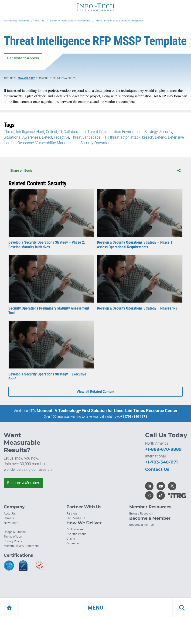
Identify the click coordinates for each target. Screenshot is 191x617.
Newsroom (11, 523)
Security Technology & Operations (70, 20)
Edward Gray (26, 78)
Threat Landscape (85, 137)
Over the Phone (76, 534)
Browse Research (141, 513)
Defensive (176, 137)
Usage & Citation (15, 532)
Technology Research (16, 20)
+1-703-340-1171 (161, 462)
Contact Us (157, 469)
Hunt (40, 132)
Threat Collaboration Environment (115, 132)
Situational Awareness (22, 137)
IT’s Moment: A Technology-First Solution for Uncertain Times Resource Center (103, 410)
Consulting (73, 543)
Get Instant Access (23, 58)
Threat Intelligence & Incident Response (119, 20)
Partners (72, 513)
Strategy (151, 132)
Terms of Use (13, 536)
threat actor (119, 137)
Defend (160, 137)
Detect (47, 137)
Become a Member (23, 482)
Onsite (70, 538)
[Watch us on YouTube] (161, 486)
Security (39, 20)
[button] (95, 607)
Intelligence (25, 132)
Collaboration (75, 132)
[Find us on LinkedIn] (149, 486)
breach (147, 137)
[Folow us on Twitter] (172, 486)
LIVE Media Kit (75, 518)
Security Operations (96, 143)
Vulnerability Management (57, 143)
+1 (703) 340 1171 (133, 416)
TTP (105, 137)
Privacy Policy (13, 541)
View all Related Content (95, 391)
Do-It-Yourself (75, 529)
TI (60, 132)
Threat (9, 132)
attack (135, 137)
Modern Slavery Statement (21, 546)
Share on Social (22, 170)
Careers (9, 518)
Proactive (61, 137)
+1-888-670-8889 (163, 449)
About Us (10, 513)
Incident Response (19, 143)
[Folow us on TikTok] (161, 495)
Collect (51, 132)
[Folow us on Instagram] (149, 495)
